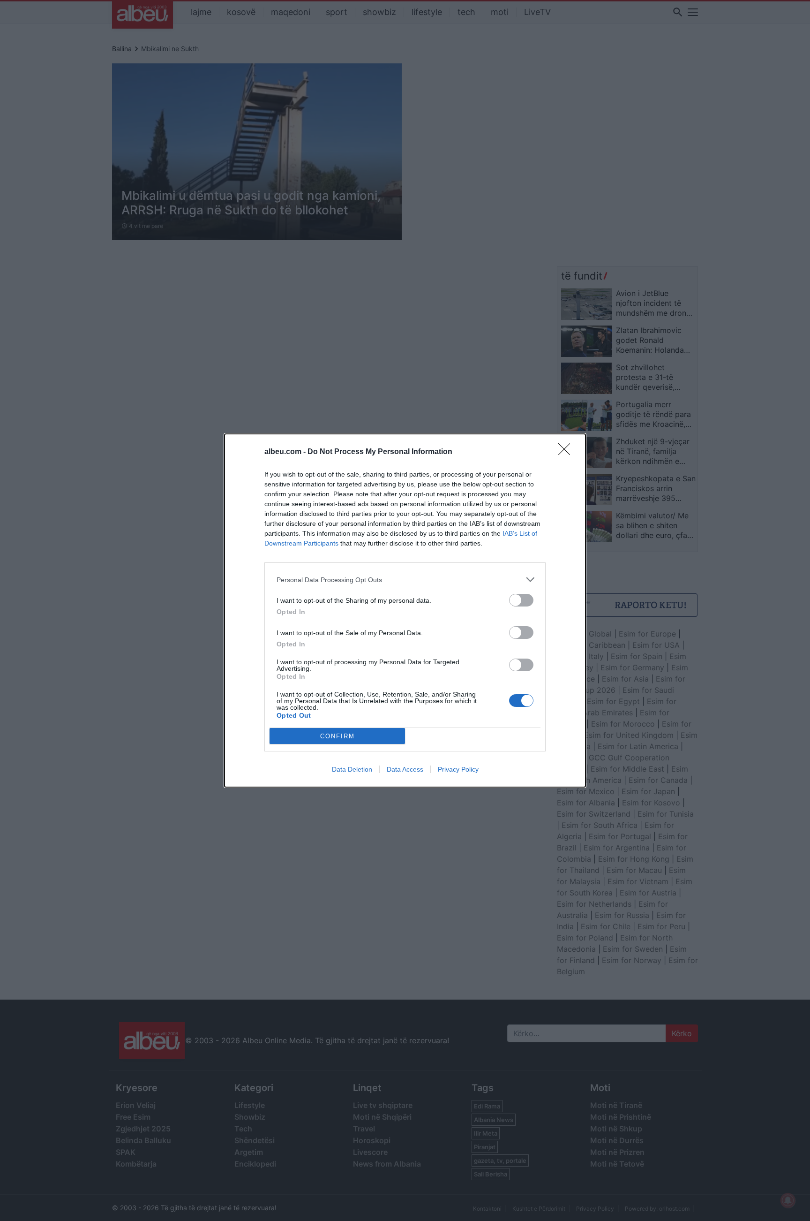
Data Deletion (352, 769)
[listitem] (405, 579)
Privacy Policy (458, 769)
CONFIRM (337, 736)
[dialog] (405, 610)
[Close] (567, 452)
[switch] (521, 600)
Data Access (405, 769)
